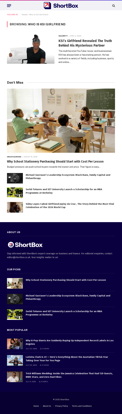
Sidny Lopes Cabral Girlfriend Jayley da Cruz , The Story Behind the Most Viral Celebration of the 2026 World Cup (70, 205)
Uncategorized (14, 157)
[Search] (113, 5)
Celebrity (63, 36)
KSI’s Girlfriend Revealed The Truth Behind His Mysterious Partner (85, 43)
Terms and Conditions (82, 406)
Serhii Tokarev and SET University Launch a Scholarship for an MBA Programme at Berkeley (64, 191)
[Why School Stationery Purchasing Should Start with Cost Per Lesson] (61, 121)
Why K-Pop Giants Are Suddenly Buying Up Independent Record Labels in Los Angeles (70, 342)
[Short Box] (61, 5)
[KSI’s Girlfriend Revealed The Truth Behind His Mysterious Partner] (30, 49)
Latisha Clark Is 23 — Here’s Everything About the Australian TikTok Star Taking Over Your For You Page (67, 359)
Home (24, 14)
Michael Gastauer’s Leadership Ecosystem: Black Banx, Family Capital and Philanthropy (68, 176)
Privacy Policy (61, 406)
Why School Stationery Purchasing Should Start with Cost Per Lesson (55, 161)
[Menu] (9, 5)
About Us (47, 406)
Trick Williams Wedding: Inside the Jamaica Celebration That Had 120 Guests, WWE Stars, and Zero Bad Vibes (69, 375)
